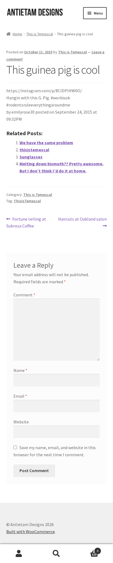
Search (56, 553)
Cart (87, 549)
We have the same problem (46, 142)
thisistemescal (34, 149)
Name (20, 370)
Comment (24, 295)
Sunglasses (31, 157)
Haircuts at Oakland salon (82, 222)
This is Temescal (39, 33)
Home (17, 33)
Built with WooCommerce (30, 531)
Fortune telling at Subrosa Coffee (26, 222)
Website (21, 422)
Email (20, 396)
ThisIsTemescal (27, 200)
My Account (19, 553)
